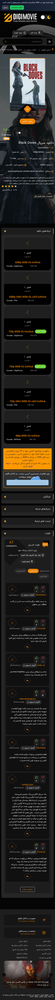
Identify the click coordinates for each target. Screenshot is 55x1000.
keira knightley (13, 171)
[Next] (51, 974)
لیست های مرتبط (42, 521)
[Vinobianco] (12, 589)
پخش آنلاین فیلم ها (43, 945)
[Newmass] (12, 742)
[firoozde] (12, 622)
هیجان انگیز (32, 158)
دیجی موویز (45, 50)
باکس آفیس (46, 954)
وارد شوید (18, 33)
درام (40, 158)
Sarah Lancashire (37, 171)
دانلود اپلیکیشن (17, 7)
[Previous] (4, 974)
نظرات (47, 533)
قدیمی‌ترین (21, 571)
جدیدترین (33, 571)
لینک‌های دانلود (43, 231)
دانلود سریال (31, 50)
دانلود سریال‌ (23, 941)
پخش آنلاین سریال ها (20, 945)
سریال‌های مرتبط (42, 508)
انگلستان (9, 165)
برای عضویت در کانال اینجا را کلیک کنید (27, 482)
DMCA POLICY (22, 958)
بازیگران (46, 496)
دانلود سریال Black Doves (12, 50)
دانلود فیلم (47, 941)
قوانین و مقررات (45, 958)
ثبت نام (34, 33)
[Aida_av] (12, 659)
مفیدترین (43, 576)
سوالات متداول (22, 954)
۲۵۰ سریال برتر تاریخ (20, 949)
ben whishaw (25, 171)
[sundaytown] (12, 779)
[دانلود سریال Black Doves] (27, 84)
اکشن (45, 158)
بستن (5, 7)
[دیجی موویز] (20, 23)
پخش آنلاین (27, 121)
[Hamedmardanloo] (12, 693)
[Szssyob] (12, 846)
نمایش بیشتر (27, 889)
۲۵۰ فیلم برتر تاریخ (44, 949)
